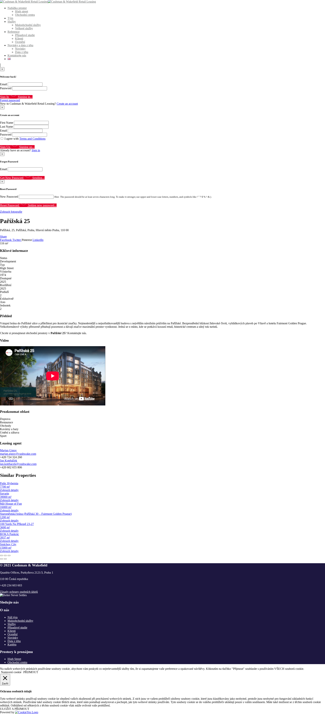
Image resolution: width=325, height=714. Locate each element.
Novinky (20, 48)
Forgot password (10, 100)
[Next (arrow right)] (5, 558)
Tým (10, 18)
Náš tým (12, 617)
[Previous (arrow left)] (1, 558)
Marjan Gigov (8, 450)
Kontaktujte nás (17, 55)
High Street (14, 659)
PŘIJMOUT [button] (30, 672)
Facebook (6, 240)
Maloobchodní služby (28, 25)
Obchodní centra (25, 14)
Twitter (17, 240)
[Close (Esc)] (1, 555)
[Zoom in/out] (9, 555)
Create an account (67, 103)
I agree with (25, 138)
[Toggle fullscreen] (5, 555)
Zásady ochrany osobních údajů (19, 591)
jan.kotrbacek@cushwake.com (18, 464)
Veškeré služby (24, 28)
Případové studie (25, 35)
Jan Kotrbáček (8, 460)
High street (21, 11)
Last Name (6, 126)
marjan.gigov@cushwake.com (18, 453)
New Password (9, 196)
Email (3, 84)
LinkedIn (38, 240)
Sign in (36, 150)
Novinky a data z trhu (20, 45)
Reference (14, 31)
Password (5, 88)
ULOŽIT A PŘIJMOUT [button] (14, 708)
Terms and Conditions (32, 138)
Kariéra (12, 644)
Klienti (19, 38)
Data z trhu (21, 52)
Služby (12, 21)
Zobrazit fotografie (11, 211)
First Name (6, 122)
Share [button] (3, 236)
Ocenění (20, 41)
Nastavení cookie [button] (11, 672)
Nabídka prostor (17, 8)
